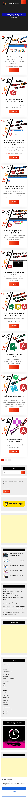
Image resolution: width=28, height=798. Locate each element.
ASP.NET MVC (6, 671)
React (4, 713)
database (5, 690)
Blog (4, 683)
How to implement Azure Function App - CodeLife (13, 612)
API (4, 669)
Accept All (14, 788)
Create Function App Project (10, 614)
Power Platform (6, 707)
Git (4, 692)
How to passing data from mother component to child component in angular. (14, 142)
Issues (4, 685)
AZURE (5, 674)
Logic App (5, 681)
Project (4, 711)
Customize (14, 791)
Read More (14, 70)
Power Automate (6, 708)
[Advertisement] (14, 529)
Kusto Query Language (8, 678)
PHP (4, 702)
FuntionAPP (5, 676)
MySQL (5, 700)
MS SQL (5, 697)
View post (8, 66)
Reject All (14, 795)
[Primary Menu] (23, 2)
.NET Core (5, 664)
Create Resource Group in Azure (15, 603)
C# (4, 687)
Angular (5, 666)
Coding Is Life (14, 3)
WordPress (5, 704)
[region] (14, 787)
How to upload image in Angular (14, 57)
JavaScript (5, 695)
